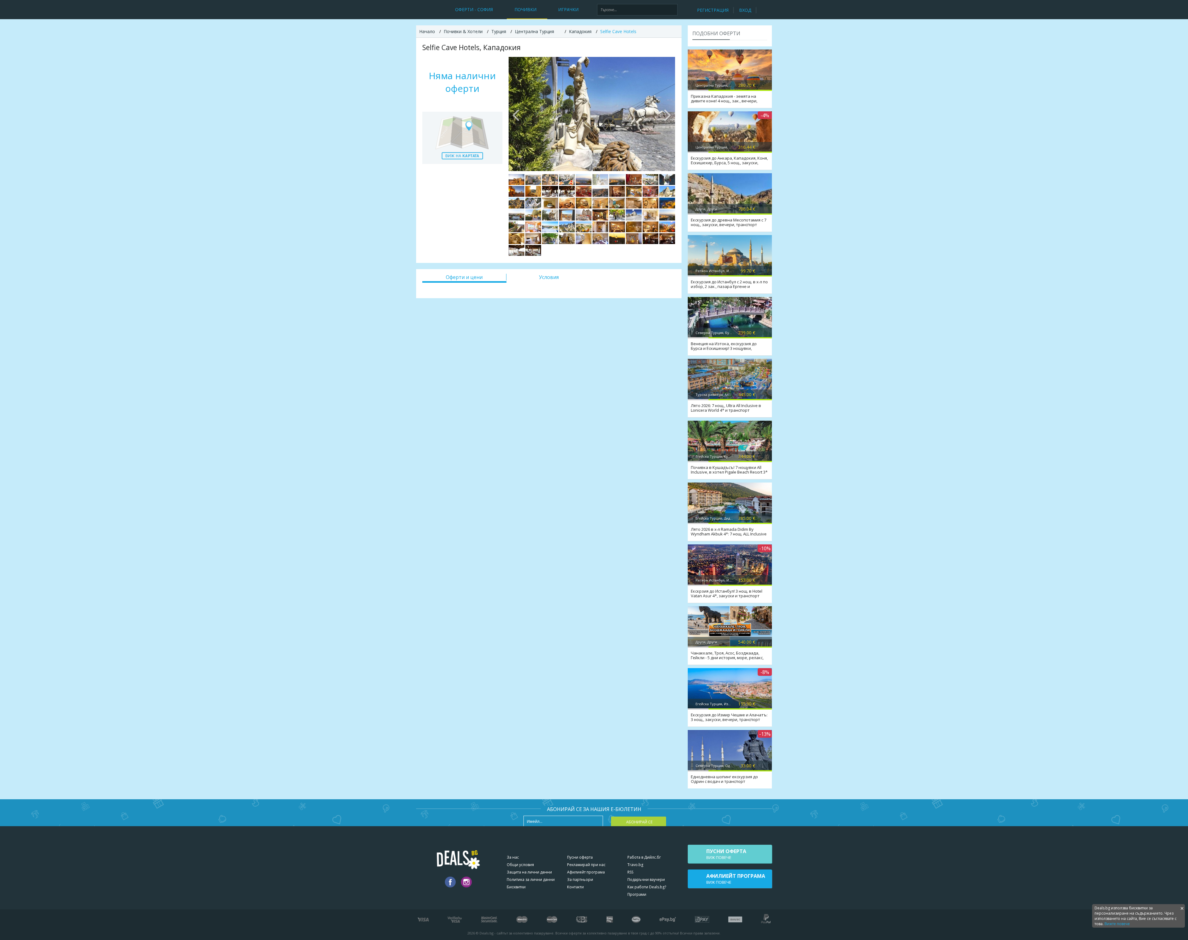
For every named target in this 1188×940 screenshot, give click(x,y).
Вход (745, 10)
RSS (630, 872)
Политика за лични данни (531, 879)
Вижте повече (1117, 923)
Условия (549, 277)
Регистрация (713, 10)
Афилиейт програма (586, 872)
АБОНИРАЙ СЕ (639, 822)
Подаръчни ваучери (646, 879)
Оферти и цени (464, 277)
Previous (516, 113)
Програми (636, 894)
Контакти (575, 887)
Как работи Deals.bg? (646, 887)
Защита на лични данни (529, 872)
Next (667, 113)
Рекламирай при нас (586, 864)
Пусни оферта (580, 857)
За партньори (580, 879)
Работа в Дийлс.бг (644, 857)
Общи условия (520, 864)
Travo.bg (635, 864)
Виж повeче (726, 854)
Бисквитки (516, 887)
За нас (513, 857)
